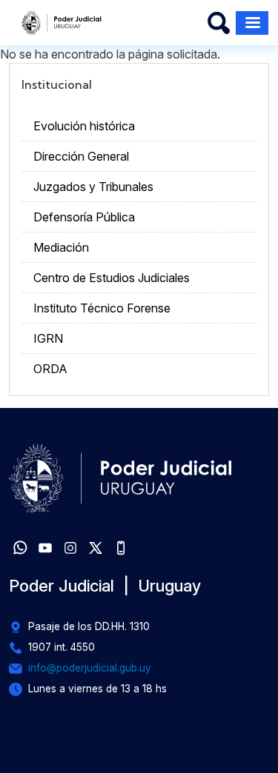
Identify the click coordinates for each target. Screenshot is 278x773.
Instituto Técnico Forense (102, 308)
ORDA (50, 368)
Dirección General (81, 156)
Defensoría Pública (84, 217)
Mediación (61, 247)
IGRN (48, 338)
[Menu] (252, 23)
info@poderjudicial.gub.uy (89, 668)
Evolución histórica (84, 125)
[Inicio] (61, 23)
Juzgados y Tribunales (93, 186)
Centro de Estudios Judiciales (111, 277)
